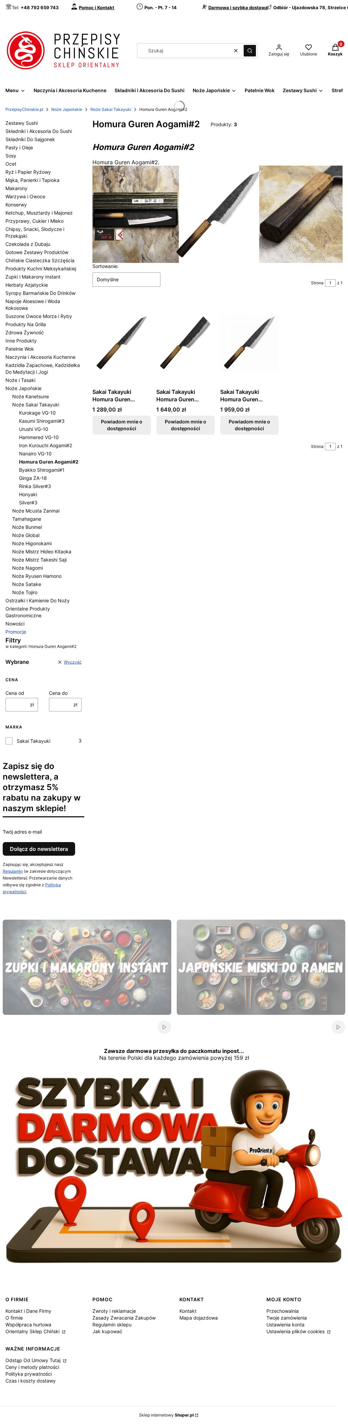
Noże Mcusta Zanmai (35, 511)
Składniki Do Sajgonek (30, 139)
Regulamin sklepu (112, 1324)
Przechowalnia (282, 1311)
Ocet (10, 164)
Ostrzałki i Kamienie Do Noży (37, 600)
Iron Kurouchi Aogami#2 (45, 445)
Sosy (10, 155)
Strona (317, 282)
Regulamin (13, 871)
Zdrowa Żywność (24, 332)
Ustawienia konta (285, 1324)
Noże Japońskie (66, 109)
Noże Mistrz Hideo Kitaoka (41, 551)
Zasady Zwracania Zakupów (124, 1318)
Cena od (14, 693)
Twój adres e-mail (22, 832)
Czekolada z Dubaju (27, 244)
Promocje (15, 632)
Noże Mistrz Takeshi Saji (39, 560)
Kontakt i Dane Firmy (28, 1311)
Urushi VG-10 (33, 429)
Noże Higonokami (32, 543)
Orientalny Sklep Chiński (33, 1331)
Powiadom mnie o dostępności (121, 425)
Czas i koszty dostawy (30, 1381)
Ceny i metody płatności (32, 1367)
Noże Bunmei (27, 527)
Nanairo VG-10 (35, 453)
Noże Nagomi (27, 568)
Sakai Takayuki (33, 741)
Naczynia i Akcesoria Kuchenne (40, 357)
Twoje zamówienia (286, 1318)
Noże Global (25, 535)
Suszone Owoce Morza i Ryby (38, 316)
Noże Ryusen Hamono (37, 576)
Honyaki (28, 494)
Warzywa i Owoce (25, 196)
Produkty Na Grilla (25, 324)
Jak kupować (107, 1331)
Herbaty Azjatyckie (26, 285)
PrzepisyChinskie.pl (24, 109)
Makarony (16, 188)
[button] (250, 50)
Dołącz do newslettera (39, 848)
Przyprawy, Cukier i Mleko (34, 221)
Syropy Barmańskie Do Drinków (40, 293)
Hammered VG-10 (39, 437)
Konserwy (16, 204)
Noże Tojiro (24, 592)
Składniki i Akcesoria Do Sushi (38, 131)
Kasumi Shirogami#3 (42, 421)
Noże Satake (26, 584)
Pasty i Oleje (19, 147)
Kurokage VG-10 (37, 413)
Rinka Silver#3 (35, 486)
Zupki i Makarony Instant (32, 277)
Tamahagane (26, 519)
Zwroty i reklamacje (114, 1311)
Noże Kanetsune (30, 396)
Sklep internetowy (166, 1415)
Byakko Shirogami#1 (42, 470)
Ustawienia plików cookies (296, 1331)
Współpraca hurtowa (28, 1324)
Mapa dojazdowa (198, 1318)
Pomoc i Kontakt (96, 7)
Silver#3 (28, 502)
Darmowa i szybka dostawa (238, 7)
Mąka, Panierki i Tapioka (32, 180)
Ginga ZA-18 (33, 478)
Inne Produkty (21, 341)
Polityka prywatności (28, 1374)
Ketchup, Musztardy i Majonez (39, 213)
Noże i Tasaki (20, 380)
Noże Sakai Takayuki (110, 109)
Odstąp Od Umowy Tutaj (33, 1360)
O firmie (14, 1318)
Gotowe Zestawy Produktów (36, 252)
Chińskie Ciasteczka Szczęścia (39, 260)
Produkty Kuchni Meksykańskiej (40, 268)
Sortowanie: (105, 266)
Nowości (14, 623)
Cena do (58, 693)
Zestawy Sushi (21, 123)
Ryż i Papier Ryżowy (28, 172)
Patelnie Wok (19, 349)
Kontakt (187, 1311)
